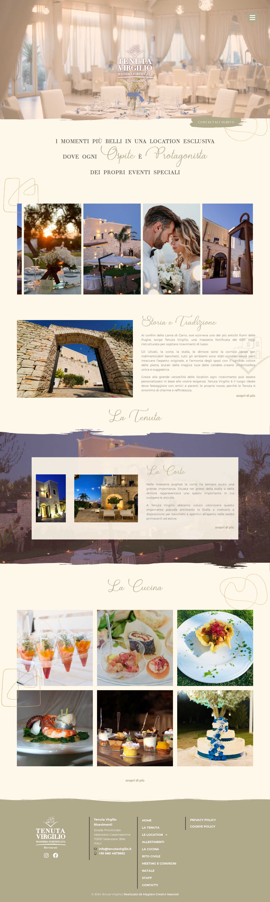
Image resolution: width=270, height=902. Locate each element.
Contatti (150, 885)
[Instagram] (46, 855)
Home (146, 820)
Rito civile (151, 856)
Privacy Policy (203, 820)
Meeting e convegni (159, 863)
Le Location (152, 835)
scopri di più (245, 396)
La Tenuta (150, 827)
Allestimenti (153, 842)
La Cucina (150, 849)
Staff (147, 878)
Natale (148, 871)
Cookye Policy (202, 826)
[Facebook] (55, 855)
